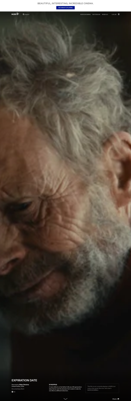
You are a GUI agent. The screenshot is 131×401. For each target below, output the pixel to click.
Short (22, 389)
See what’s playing (65, 8)
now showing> (93, 390)
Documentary (16, 389)
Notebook (96, 14)
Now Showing (85, 14)
